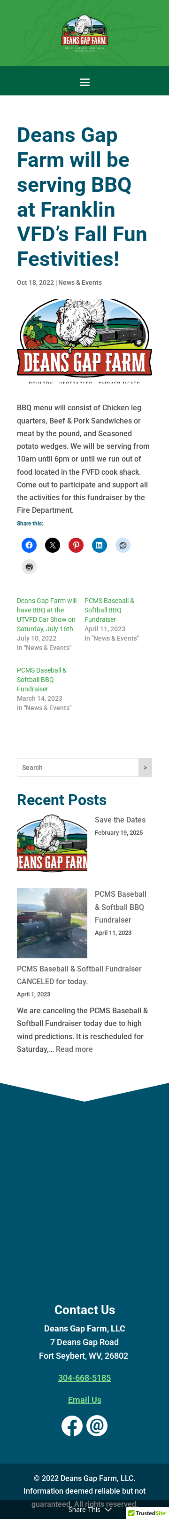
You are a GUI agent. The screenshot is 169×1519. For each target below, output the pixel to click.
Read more (74, 1049)
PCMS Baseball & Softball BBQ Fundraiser (109, 610)
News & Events (80, 282)
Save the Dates (120, 819)
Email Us (84, 1400)
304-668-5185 (84, 1378)
